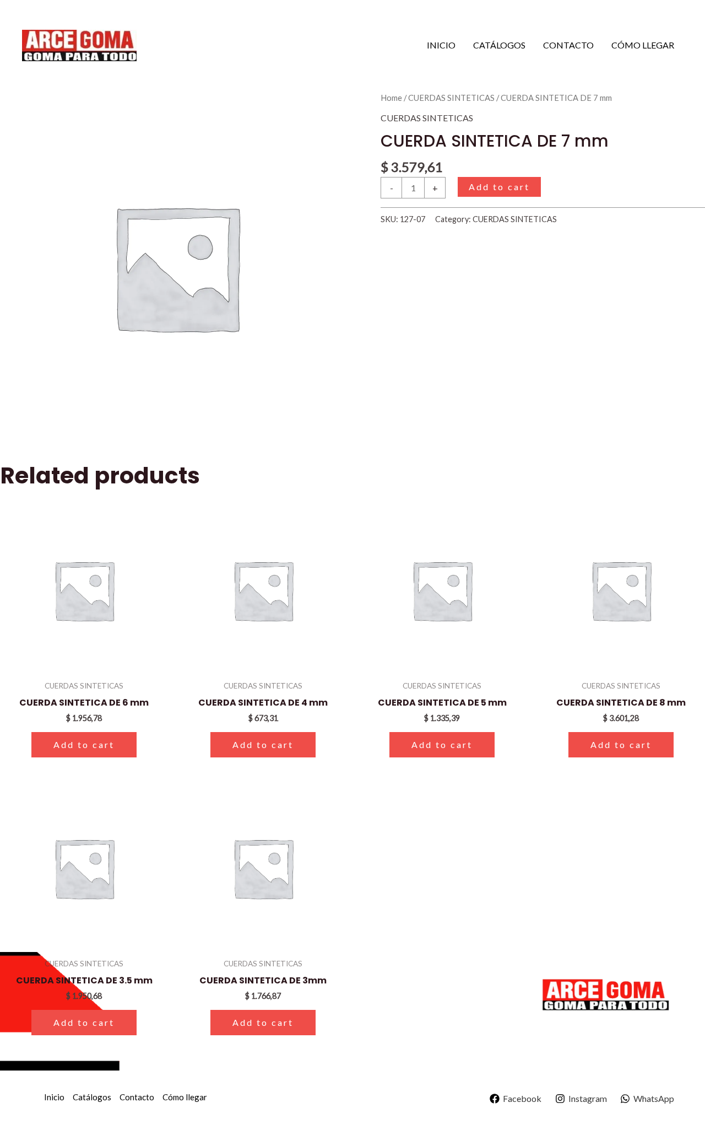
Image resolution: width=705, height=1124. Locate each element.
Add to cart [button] (84, 744)
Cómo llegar (642, 45)
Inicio (441, 45)
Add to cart (499, 186)
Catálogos (499, 45)
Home (391, 98)
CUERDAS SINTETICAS (451, 98)
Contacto (568, 45)
